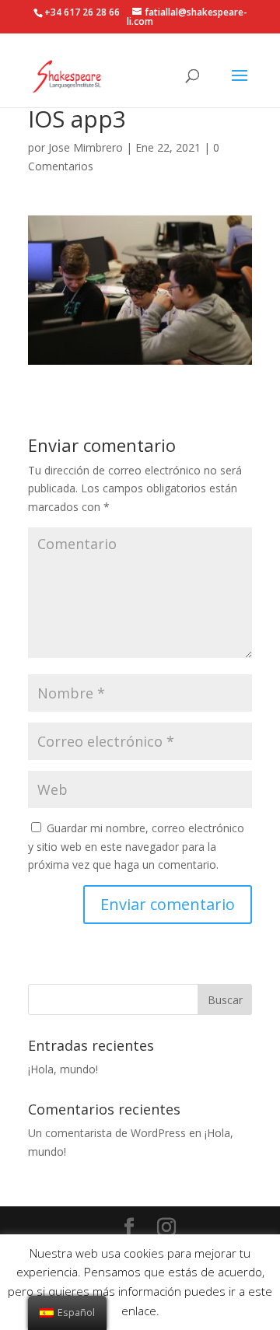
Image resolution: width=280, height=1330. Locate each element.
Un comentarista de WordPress (107, 1132)
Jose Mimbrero (85, 147)
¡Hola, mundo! (63, 1069)
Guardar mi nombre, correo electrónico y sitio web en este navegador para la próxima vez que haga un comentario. (136, 847)
